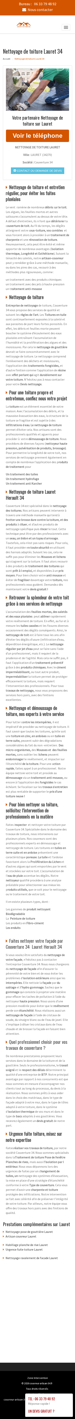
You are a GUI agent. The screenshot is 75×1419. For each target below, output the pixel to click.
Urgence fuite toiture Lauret (24, 1249)
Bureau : (37, 4)
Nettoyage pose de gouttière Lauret (29, 1232)
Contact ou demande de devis (39, 170)
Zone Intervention (37, 1378)
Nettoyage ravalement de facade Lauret (32, 1258)
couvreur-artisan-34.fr (41, 1383)
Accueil (6, 58)
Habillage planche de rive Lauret (27, 1245)
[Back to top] (64, 1408)
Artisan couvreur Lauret (21, 1236)
